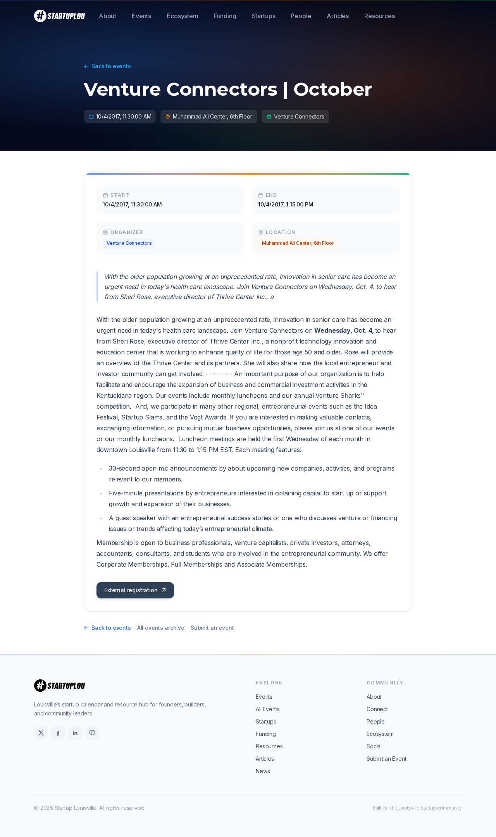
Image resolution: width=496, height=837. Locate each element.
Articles (338, 16)
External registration (131, 590)
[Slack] (92, 733)
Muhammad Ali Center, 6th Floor (298, 243)
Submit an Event (386, 758)
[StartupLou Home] (59, 16)
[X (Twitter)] (41, 733)
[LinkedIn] (75, 733)
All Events (267, 709)
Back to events (111, 66)
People (301, 16)
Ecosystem (182, 16)
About (107, 16)
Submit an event (212, 627)
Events (141, 16)
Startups (264, 16)
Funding (225, 16)
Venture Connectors (129, 243)
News (263, 771)
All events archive (160, 627)
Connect (377, 709)
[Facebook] (58, 733)
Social (374, 746)
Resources (379, 16)
